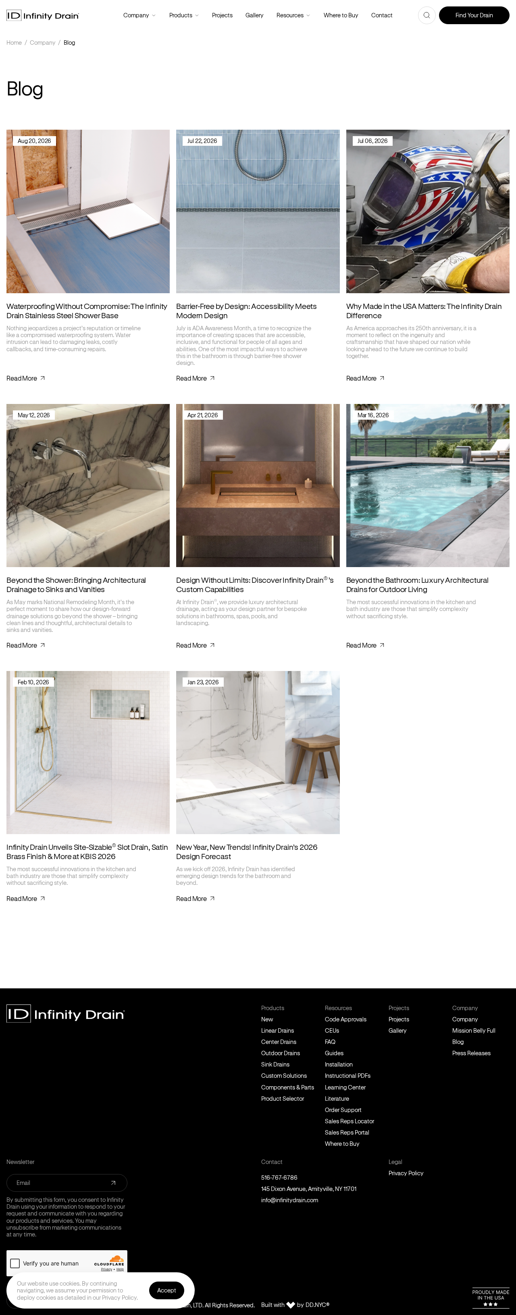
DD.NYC (317, 1305)
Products (197, 15)
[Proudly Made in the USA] (491, 1298)
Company (153, 15)
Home (14, 42)
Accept (166, 1290)
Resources (308, 15)
